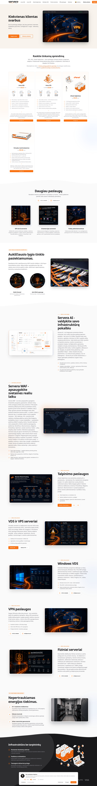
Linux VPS (29, 2)
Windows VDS (46, 2)
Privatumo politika (30, 782)
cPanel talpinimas (37, 2)
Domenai (70, 2)
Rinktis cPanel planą (63, 505)
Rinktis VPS (23, 547)
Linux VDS (23, 2)
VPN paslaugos (63, 2)
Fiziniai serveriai (54, 2)
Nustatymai (23, 782)
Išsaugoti (67, 782)
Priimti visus (73, 782)
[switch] (25, 779)
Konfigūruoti (21, 120)
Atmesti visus (60, 782)
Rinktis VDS (12, 547)
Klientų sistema (86, 2)
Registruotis (14, 36)
